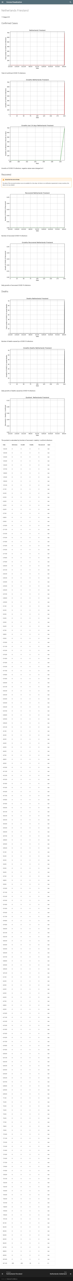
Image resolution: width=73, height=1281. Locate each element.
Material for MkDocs (12, 1279)
